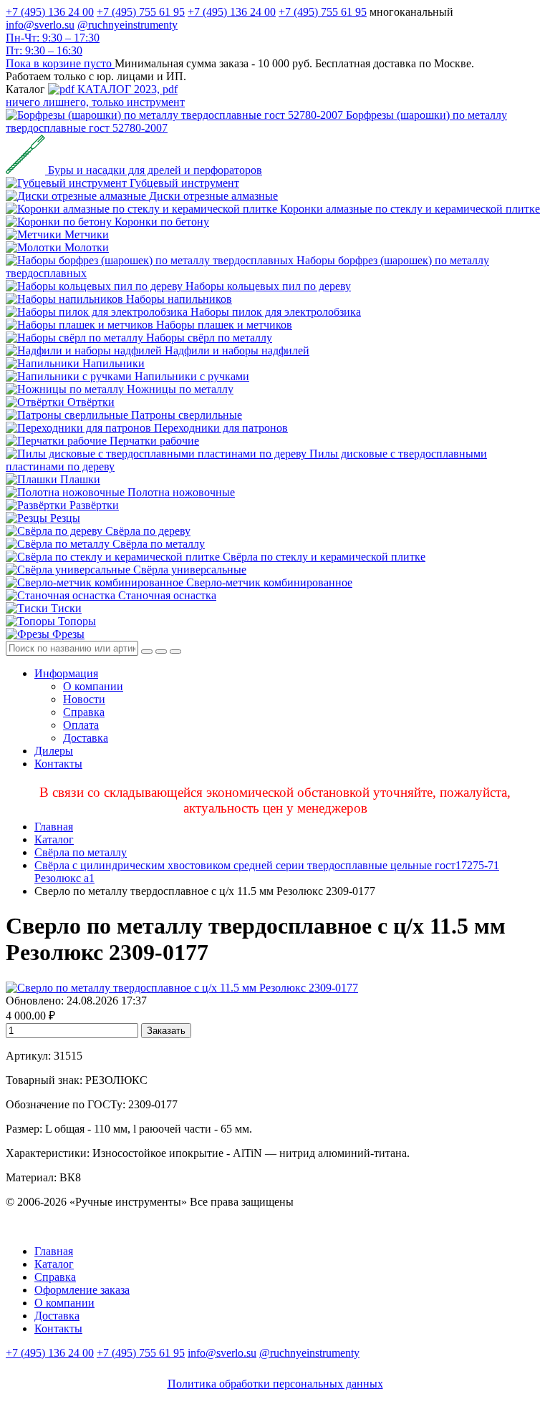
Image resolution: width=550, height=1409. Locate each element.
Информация (66, 673)
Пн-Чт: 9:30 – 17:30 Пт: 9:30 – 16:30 (53, 44)
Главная (53, 826)
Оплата (81, 725)
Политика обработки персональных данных (275, 1383)
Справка (84, 712)
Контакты (58, 763)
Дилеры (53, 751)
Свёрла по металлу (80, 852)
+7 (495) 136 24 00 (50, 12)
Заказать (166, 1030)
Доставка (85, 738)
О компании (93, 686)
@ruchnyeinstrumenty (127, 25)
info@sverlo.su (40, 25)
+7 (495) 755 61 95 (141, 12)
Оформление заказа (82, 1290)
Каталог (54, 839)
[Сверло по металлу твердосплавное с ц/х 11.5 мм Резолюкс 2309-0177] (182, 988)
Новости (84, 699)
